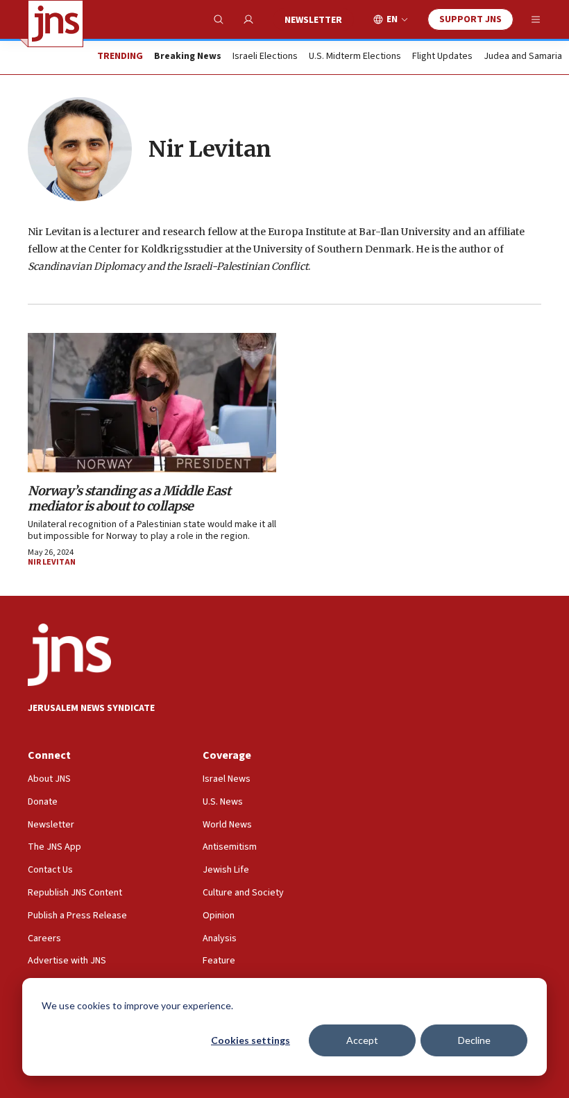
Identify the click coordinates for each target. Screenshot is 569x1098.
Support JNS (470, 19)
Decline (474, 1040)
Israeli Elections (265, 57)
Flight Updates (442, 57)
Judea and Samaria (523, 57)
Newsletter (313, 20)
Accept (362, 1040)
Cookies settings (250, 1040)
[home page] (55, 24)
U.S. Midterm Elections (355, 57)
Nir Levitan (52, 562)
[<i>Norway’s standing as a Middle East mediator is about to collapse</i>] (152, 402)
